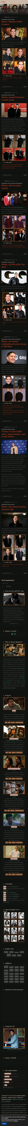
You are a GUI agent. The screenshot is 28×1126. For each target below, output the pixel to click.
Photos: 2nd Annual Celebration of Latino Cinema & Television (13, 344)
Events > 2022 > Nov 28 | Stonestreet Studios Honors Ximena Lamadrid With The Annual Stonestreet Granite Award (13, 166)
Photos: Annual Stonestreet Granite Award (12, 98)
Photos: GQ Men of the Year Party (13, 265)
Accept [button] (4, 1123)
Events (9, 19)
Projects (10, 429)
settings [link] (16, 1121)
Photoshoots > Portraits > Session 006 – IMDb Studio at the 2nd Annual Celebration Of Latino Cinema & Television (13, 412)
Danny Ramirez (4, 19)
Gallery (12, 19)
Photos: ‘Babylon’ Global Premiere (11, 23)
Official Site (19, 874)
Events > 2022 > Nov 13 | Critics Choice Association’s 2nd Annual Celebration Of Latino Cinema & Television (13, 407)
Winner (13, 429)
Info (6, 722)
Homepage (8, 1101)
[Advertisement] (14, 1006)
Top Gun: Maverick (18, 183)
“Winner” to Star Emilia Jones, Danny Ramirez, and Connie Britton (13, 434)
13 (3, 586)
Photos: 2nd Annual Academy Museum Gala (13, 508)
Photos (13, 722)
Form (10, 1082)
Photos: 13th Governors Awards (11, 186)
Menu (3, 2)
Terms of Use (16, 1099)
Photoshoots (18, 339)
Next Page (8, 586)
